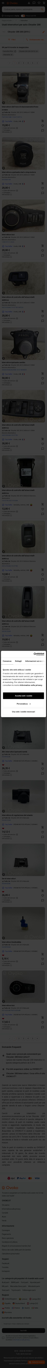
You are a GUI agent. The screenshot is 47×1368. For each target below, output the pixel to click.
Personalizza (22, 704)
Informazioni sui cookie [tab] (35, 661)
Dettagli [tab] (18, 661)
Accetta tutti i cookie (23, 696)
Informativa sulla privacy (31, 685)
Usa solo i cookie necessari (23, 712)
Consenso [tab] (7, 661)
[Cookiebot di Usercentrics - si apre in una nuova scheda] (33, 654)
